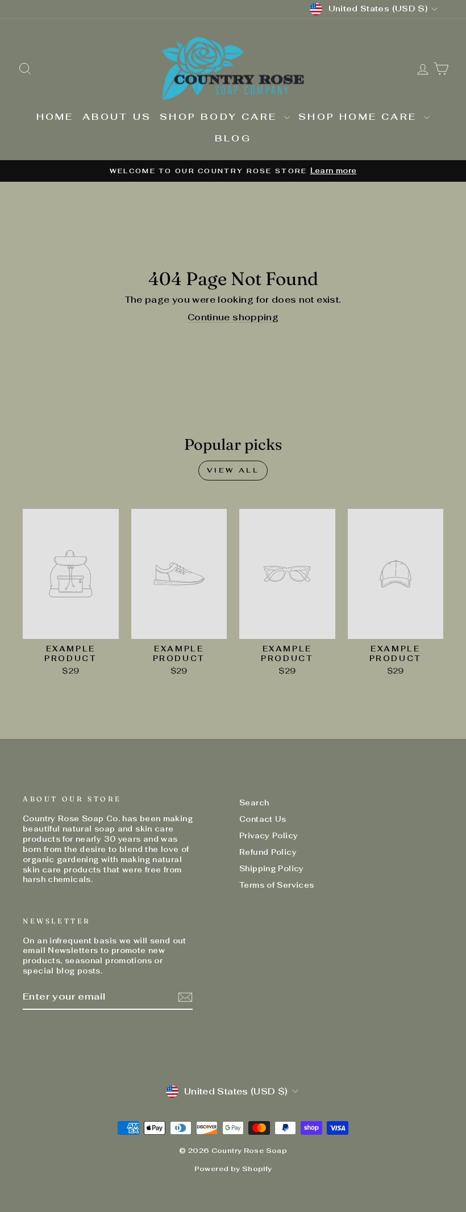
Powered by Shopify (233, 1168)
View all (233, 470)
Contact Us (262, 819)
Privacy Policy (268, 836)
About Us (117, 117)
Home (55, 117)
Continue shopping (233, 317)
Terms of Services (276, 885)
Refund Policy (268, 852)
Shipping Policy (271, 869)
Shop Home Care (359, 117)
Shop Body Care (220, 117)
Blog (233, 138)
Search (254, 803)
